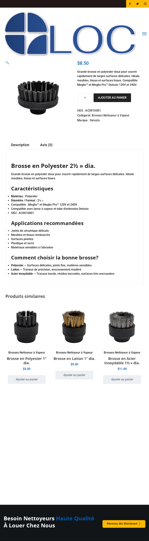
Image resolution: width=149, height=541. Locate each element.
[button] (7, 62)
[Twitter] (137, 4)
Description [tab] (20, 145)
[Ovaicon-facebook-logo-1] (130, 4)
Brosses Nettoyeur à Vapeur (110, 115)
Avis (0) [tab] (46, 145)
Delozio (95, 120)
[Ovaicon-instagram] (145, 4)
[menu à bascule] (144, 34)
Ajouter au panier (112, 97)
